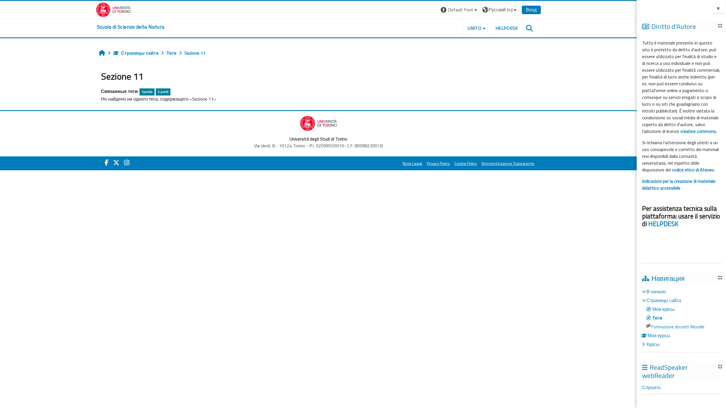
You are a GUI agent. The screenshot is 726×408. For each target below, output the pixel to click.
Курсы (653, 344)
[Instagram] (127, 162)
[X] (116, 162)
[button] (459, 9)
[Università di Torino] (113, 9)
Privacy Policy (438, 163)
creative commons (698, 131)
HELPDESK (663, 224)
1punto (147, 91)
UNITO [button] (474, 28)
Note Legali (412, 163)
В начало (656, 291)
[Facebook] (106, 162)
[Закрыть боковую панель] (718, 8)
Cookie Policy (465, 163)
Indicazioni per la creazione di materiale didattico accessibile (679, 184)
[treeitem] (681, 318)
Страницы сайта (140, 53)
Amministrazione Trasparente (508, 163)
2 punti (163, 91)
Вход (531, 9)
